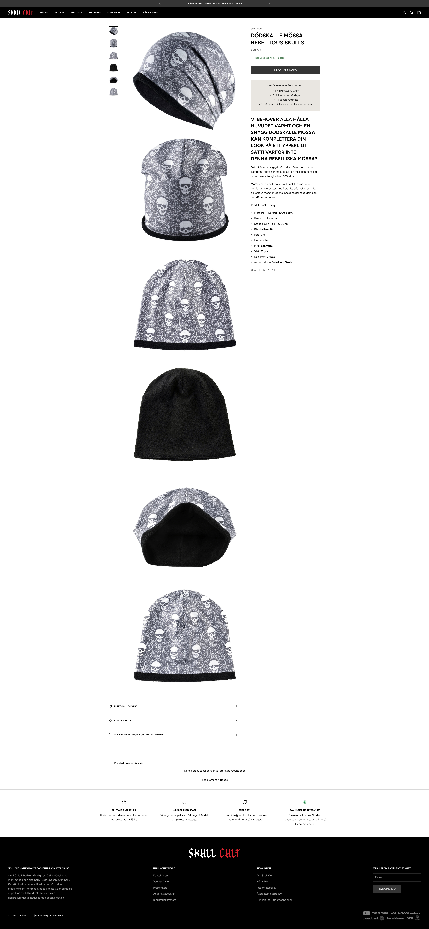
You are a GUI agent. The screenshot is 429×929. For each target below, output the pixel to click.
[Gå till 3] (113, 55)
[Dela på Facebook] (259, 270)
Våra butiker (150, 12)
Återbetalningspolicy (269, 893)
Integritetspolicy (266, 887)
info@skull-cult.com (243, 815)
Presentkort (160, 887)
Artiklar (131, 12)
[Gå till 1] (113, 31)
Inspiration (113, 12)
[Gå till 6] (113, 91)
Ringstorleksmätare (164, 899)
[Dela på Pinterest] (268, 270)
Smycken (59, 12)
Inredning (76, 12)
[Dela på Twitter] (264, 270)
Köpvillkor (262, 881)
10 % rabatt (268, 104)
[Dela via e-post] (273, 270)
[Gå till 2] (113, 43)
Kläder (44, 12)
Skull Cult (256, 29)
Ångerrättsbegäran (164, 893)
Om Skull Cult (265, 875)
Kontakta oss (160, 875)
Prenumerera (387, 888)
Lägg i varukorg (285, 70)
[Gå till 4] (113, 67)
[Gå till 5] (113, 79)
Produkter (95, 12)
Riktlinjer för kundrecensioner (274, 899)
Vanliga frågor (161, 881)
